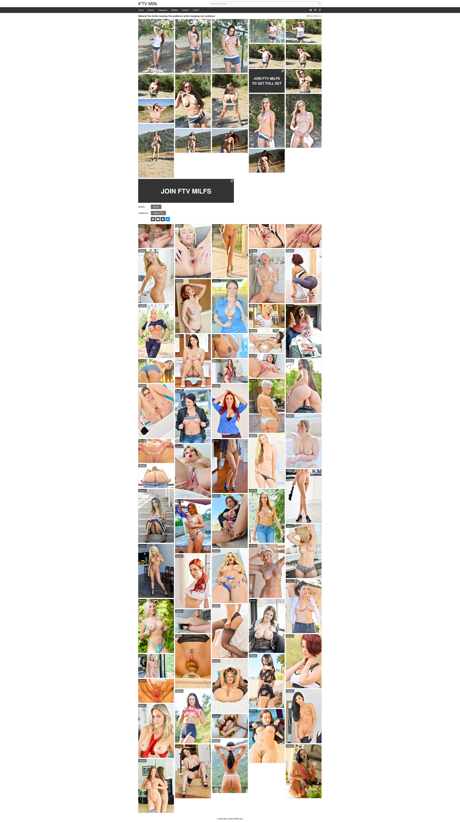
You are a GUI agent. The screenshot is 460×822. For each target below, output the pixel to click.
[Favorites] (320, 10)
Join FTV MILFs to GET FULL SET (267, 81)
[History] (315, 10)
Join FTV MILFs (186, 191)
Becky (156, 206)
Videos (185, 10)
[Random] (310, 10)
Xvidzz (196, 10)
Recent (151, 10)
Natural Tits (158, 213)
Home (141, 10)
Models (175, 10)
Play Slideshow (315, 16)
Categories (162, 10)
